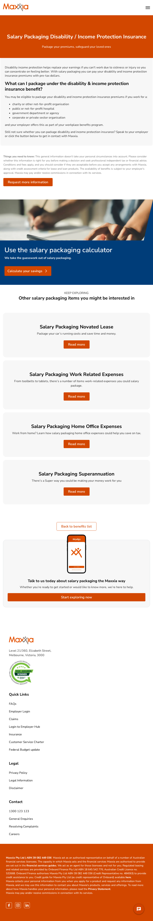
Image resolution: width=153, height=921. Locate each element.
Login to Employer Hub (24, 727)
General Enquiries (21, 819)
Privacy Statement (99, 889)
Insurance (15, 734)
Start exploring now (76, 597)
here (128, 877)
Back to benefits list (76, 526)
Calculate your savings (24, 271)
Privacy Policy (18, 773)
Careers (14, 834)
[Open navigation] (148, 7)
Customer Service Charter (26, 742)
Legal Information (21, 780)
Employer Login (19, 711)
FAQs (12, 704)
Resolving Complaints (23, 826)
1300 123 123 (19, 811)
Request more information (28, 182)
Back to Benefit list (18, 51)
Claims (13, 719)
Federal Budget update (24, 750)
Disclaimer (16, 788)
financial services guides (41, 865)
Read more (76, 344)
